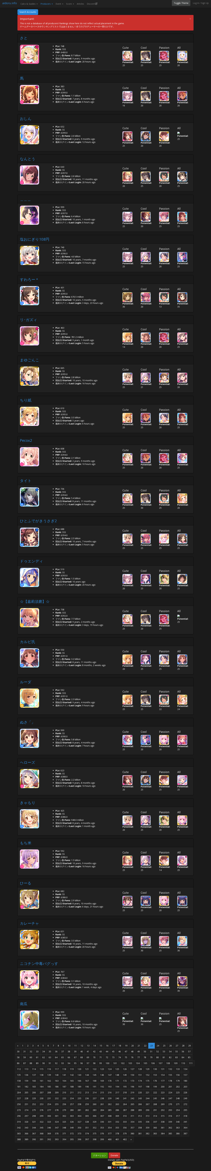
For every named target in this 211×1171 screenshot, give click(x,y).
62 (43, 1057)
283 (94, 1110)
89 (37, 1063)
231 (49, 1098)
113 (26, 1069)
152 (147, 1074)
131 (163, 1069)
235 (79, 1098)
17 (113, 1045)
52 (157, 1051)
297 (26, 1115)
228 (26, 1098)
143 (79, 1074)
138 (41, 1074)
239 (110, 1098)
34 (43, 1051)
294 (178, 1110)
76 (132, 1057)
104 (138, 1063)
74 (119, 1057)
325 (64, 1121)
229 (34, 1098)
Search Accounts (27, 11)
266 (140, 1104)
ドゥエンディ (31, 561)
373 (79, 1133)
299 (41, 1115)
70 (94, 1057)
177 (163, 1080)
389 (26, 1139)
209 (57, 1092)
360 (155, 1127)
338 (163, 1121)
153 (155, 1074)
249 (185, 1098)
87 (24, 1063)
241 (125, 1098)
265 (132, 1104)
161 (41, 1080)
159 (26, 1080)
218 (125, 1092)
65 (62, 1057)
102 (122, 1063)
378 (117, 1133)
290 (147, 1110)
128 (140, 1069)
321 (34, 1121)
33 (37, 1051)
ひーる (25, 883)
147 (110, 1074)
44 (107, 1051)
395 (72, 1139)
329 (94, 1121)
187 (64, 1086)
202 (178, 1086)
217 (117, 1092)
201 (170, 1086)
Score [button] (69, 3)
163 (57, 1080)
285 (110, 1110)
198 (147, 1086)
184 (41, 1086)
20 (132, 1045)
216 (110, 1092)
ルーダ (25, 681)
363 (178, 1127)
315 (163, 1115)
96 (81, 1063)
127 (132, 1069)
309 (117, 1115)
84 (183, 1057)
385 (170, 1133)
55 (176, 1051)
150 (132, 1074)
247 (170, 1098)
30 (18, 1051)
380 (132, 1133)
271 (178, 1104)
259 (87, 1104)
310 (125, 1115)
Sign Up (205, 3)
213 (87, 1092)
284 (102, 1110)
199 (155, 1086)
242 (132, 1098)
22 (145, 1045)
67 (75, 1057)
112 (19, 1069)
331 (110, 1121)
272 (185, 1104)
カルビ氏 (27, 641)
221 (147, 1092)
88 (31, 1063)
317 (178, 1115)
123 (102, 1069)
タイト (26, 480)
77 (138, 1057)
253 (41, 1104)
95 (75, 1063)
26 (170, 1045)
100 (107, 1063)
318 (185, 1115)
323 (49, 1121)
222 (155, 1092)
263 (117, 1104)
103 (130, 1063)
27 (177, 1045)
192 (102, 1086)
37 (62, 1051)
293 (170, 1110)
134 (185, 1069)
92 (56, 1063)
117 (57, 1069)
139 (49, 1074)
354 (110, 1127)
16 (107, 1045)
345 (41, 1127)
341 (185, 1121)
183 (34, 1086)
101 (115, 1063)
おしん (26, 118)
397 (87, 1139)
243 (140, 1098)
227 (19, 1098)
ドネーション (99, 1155)
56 (183, 1051)
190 (87, 1086)
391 (41, 1139)
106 (153, 1063)
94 (69, 1063)
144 (87, 1074)
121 (87, 1069)
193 (110, 1086)
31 (24, 1051)
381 (140, 1133)
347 (57, 1127)
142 (72, 1074)
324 (57, 1121)
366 (26, 1133)
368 (41, 1133)
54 (170, 1051)
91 (50, 1063)
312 (140, 1115)
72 (107, 1057)
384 (163, 1133)
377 (110, 1133)
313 (147, 1115)
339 (170, 1121)
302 (64, 1115)
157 (185, 1074)
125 (117, 1069)
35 (50, 1051)
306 (94, 1115)
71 (100, 1057)
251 (26, 1104)
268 (155, 1104)
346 (49, 1127)
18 (120, 1045)
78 (145, 1057)
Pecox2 (26, 440)
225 (178, 1092)
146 (102, 1074)
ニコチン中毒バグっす (39, 963)
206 (34, 1092)
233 (64, 1098)
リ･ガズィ (28, 319)
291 (155, 1110)
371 (64, 1133)
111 (191, 1063)
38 (69, 1051)
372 (72, 1133)
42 (94, 1051)
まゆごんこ (29, 359)
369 (49, 1133)
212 (79, 1092)
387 (185, 1133)
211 (72, 1092)
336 (147, 1121)
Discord (91, 3)
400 (110, 1139)
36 (56, 1051)
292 (163, 1110)
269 (163, 1104)
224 (170, 1092)
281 (79, 1110)
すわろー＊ (29, 279)
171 (117, 1080)
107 (160, 1063)
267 (147, 1104)
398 (94, 1139)
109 (175, 1063)
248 (178, 1098)
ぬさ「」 (27, 722)
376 (102, 1133)
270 (170, 1104)
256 (64, 1104)
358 (140, 1127)
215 (102, 1092)
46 (119, 1051)
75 (126, 1057)
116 (49, 1069)
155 (170, 1074)
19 (126, 1045)
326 (72, 1121)
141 (64, 1074)
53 (164, 1051)
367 (34, 1133)
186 (57, 1086)
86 (18, 1063)
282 (87, 1110)
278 (57, 1110)
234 (72, 1098)
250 (19, 1104)
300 (49, 1115)
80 (157, 1057)
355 (117, 1127)
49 (138, 1051)
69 (88, 1057)
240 (117, 1098)
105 (145, 1063)
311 (132, 1115)
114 (34, 1069)
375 (94, 1133)
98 (94, 1063)
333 (125, 1121)
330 (102, 1121)
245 (155, 1098)
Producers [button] (45, 3)
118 (64, 1069)
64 (56, 1057)
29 (189, 1045)
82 (170, 1057)
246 (163, 1098)
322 (41, 1121)
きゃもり (27, 802)
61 (37, 1057)
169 (102, 1080)
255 (57, 1104)
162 (49, 1080)
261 (102, 1104)
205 (26, 1092)
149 (125, 1074)
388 (19, 1139)
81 (164, 1057)
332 (117, 1121)
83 (176, 1057)
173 (132, 1080)
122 (94, 1069)
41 (88, 1051)
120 (79, 1069)
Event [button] (59, 3)
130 (155, 1069)
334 (132, 1121)
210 (64, 1092)
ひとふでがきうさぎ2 (38, 520)
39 (75, 1051)
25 (164, 1045)
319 (19, 1121)
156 (178, 1074)
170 (110, 1080)
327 (79, 1121)
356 (125, 1127)
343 (26, 1127)
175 (147, 1080)
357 (132, 1127)
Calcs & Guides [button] (28, 3)
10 (69, 1045)
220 (140, 1092)
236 (87, 1098)
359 (147, 1127)
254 (49, 1104)
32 (31, 1051)
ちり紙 (25, 400)
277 (49, 1110)
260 (94, 1104)
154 (163, 1074)
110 (183, 1063)
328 (87, 1121)
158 (19, 1080)
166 (79, 1080)
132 (170, 1069)
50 (145, 1051)
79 (151, 1057)
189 (79, 1086)
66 (69, 1057)
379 (125, 1133)
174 (140, 1080)
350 (79, 1127)
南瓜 (23, 1003)
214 (94, 1092)
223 (163, 1092)
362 (170, 1127)
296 (19, 1115)
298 (34, 1115)
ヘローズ (27, 762)
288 (132, 1110)
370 (57, 1133)
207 (41, 1092)
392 (49, 1139)
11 (75, 1045)
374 (87, 1133)
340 (178, 1121)
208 (49, 1092)
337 (155, 1121)
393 (57, 1139)
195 (125, 1086)
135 (19, 1074)
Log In (196, 3)
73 (113, 1057)
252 (34, 1104)
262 (110, 1104)
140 (57, 1074)
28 (183, 1045)
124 (110, 1069)
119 (72, 1069)
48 (132, 1051)
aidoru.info (9, 3)
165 (72, 1080)
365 (19, 1133)
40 (81, 1051)
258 (79, 1104)
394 (64, 1139)
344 (34, 1127)
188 (72, 1086)
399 (102, 1139)
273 (19, 1110)
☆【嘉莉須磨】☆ (35, 601)
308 (110, 1115)
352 (94, 1127)
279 (64, 1110)
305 (87, 1115)
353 (102, 1127)
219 (132, 1092)
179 (178, 1080)
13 (88, 1045)
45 (113, 1051)
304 (79, 1115)
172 (125, 1080)
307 (102, 1115)
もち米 (25, 842)
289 (140, 1110)
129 (147, 1069)
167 (87, 1080)
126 (125, 1069)
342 (19, 1127)
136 (26, 1074)
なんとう (27, 158)
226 (185, 1092)
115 (41, 1069)
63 (50, 1057)
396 (79, 1139)
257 (72, 1104)
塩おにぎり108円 (34, 239)
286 (117, 1110)
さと (24, 37)
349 (72, 1127)
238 (102, 1098)
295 (185, 1110)
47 (126, 1051)
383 (155, 1133)
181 (19, 1086)
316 (170, 1115)
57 (189, 1051)
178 (170, 1080)
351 (87, 1127)
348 (64, 1127)
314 (155, 1115)
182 (26, 1086)
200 (163, 1086)
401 (117, 1139)
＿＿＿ (25, 198)
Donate (114, 1155)
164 (64, 1080)
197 (140, 1086)
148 (117, 1074)
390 (34, 1139)
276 (41, 1110)
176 (155, 1080)
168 (94, 1080)
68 (81, 1057)
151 (140, 1074)
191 (94, 1086)
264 (125, 1104)
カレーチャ (29, 923)
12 (82, 1045)
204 (19, 1092)
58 (18, 1057)
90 (43, 1063)
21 (139, 1045)
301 (57, 1115)
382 (147, 1133)
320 (26, 1121)
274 (26, 1110)
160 (34, 1080)
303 (72, 1115)
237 (94, 1098)
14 (94, 1045)
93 (62, 1063)
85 (189, 1057)
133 (178, 1069)
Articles (80, 3)
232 (57, 1098)
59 (24, 1057)
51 (151, 1051)
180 (185, 1080)
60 (31, 1057)
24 (158, 1045)
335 (140, 1121)
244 (147, 1098)
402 (125, 1139)
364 (185, 1127)
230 (41, 1098)
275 (34, 1110)
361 (163, 1127)
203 (185, 1086)
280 (72, 1110)
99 (100, 1063)
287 (125, 1110)
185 (49, 1086)
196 (132, 1086)
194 (117, 1086)
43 (100, 1051)
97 (88, 1063)
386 (178, 1133)
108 (168, 1063)
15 (101, 1045)
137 (34, 1074)
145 (94, 1074)
